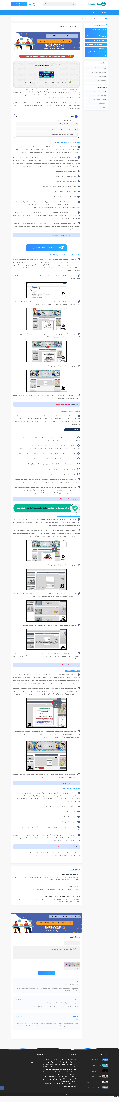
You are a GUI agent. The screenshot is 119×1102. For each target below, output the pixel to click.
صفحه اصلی (103, 12)
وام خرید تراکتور (66, 783)
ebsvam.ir (32, 83)
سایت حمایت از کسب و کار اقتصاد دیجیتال (60, 235)
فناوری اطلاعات (94, 12)
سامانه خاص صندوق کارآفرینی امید (62, 499)
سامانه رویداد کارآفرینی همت (63, 665)
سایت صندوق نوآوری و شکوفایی (63, 404)
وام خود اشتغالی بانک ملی (63, 847)
